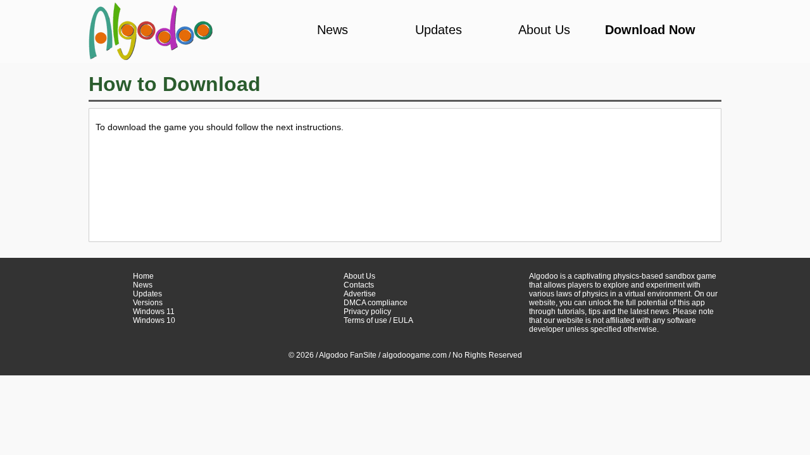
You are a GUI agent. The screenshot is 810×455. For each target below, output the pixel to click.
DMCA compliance (376, 302)
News (332, 30)
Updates (438, 30)
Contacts (359, 285)
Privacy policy (367, 311)
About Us (544, 30)
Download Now (650, 30)
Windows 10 (154, 320)
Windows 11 (154, 311)
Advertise (360, 293)
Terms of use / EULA (378, 320)
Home (143, 276)
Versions (148, 302)
